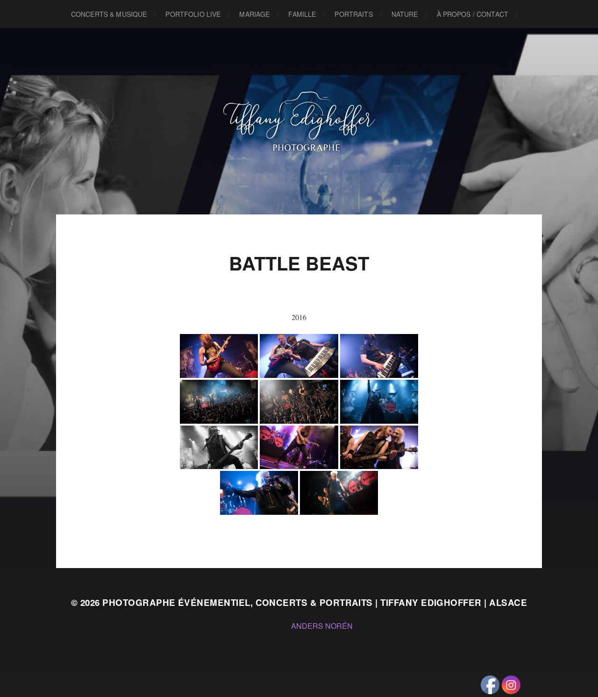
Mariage (254, 14)
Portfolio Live (193, 14)
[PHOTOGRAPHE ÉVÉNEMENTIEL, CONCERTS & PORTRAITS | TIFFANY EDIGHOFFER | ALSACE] (299, 121)
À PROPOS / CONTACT (473, 14)
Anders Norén (322, 625)
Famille (302, 14)
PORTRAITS (353, 14)
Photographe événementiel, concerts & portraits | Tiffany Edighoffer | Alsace (314, 602)
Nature (405, 14)
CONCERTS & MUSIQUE (109, 14)
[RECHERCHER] (531, 14)
